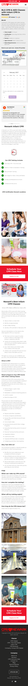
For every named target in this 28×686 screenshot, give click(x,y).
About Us (14, 655)
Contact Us (14, 661)
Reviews (14, 657)
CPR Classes (14, 641)
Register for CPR (14, 276)
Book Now (12, 97)
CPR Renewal (14, 646)
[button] (10, 17)
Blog (14, 662)
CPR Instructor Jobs (14, 659)
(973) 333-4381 (13, 1)
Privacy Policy (14, 666)
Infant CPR (14, 644)
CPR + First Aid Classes (14, 642)
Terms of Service (14, 664)
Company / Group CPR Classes (14, 648)
